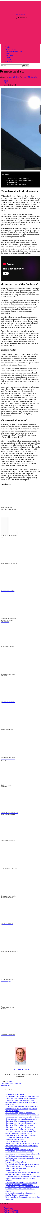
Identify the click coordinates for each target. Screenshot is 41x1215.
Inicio (7, 47)
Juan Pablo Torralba (30, 77)
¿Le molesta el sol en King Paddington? (20, 180)
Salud (7, 53)
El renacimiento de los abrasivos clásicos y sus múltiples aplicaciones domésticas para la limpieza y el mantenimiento (22, 1166)
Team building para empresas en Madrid (19, 1150)
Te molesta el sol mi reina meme (17, 178)
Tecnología (9, 55)
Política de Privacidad (11, 1212)
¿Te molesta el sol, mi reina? (16, 184)
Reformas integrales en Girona (16, 1141)
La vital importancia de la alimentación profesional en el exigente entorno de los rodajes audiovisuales (22, 1158)
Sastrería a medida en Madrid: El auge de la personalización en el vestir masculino (21, 1184)
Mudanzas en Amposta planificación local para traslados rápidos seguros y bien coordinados (22, 1097)
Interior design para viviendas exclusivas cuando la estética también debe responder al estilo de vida (21, 1102)
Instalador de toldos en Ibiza (15, 1162)
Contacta (8, 61)
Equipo (8, 59)
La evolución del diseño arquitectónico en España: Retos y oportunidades (20, 1194)
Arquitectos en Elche (12, 1170)
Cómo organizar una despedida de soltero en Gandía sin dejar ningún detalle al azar (21, 1120)
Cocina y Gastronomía (13, 51)
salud (11, 1081)
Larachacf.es (20, 14)
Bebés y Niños (10, 49)
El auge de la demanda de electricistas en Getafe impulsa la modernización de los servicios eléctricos (22, 1178)
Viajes (7, 57)
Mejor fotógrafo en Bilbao (14, 1094)
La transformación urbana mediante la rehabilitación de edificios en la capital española (22, 1153)
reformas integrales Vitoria (14, 1139)
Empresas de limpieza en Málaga (17, 1137)
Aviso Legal (8, 1208)
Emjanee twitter (11, 182)
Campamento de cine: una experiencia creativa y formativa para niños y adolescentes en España (22, 1189)
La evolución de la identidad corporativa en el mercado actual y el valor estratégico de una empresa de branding (21, 1109)
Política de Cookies (11, 1210)
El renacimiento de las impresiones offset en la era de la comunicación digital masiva (22, 1173)
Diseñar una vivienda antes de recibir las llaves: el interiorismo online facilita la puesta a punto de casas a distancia (22, 1146)
